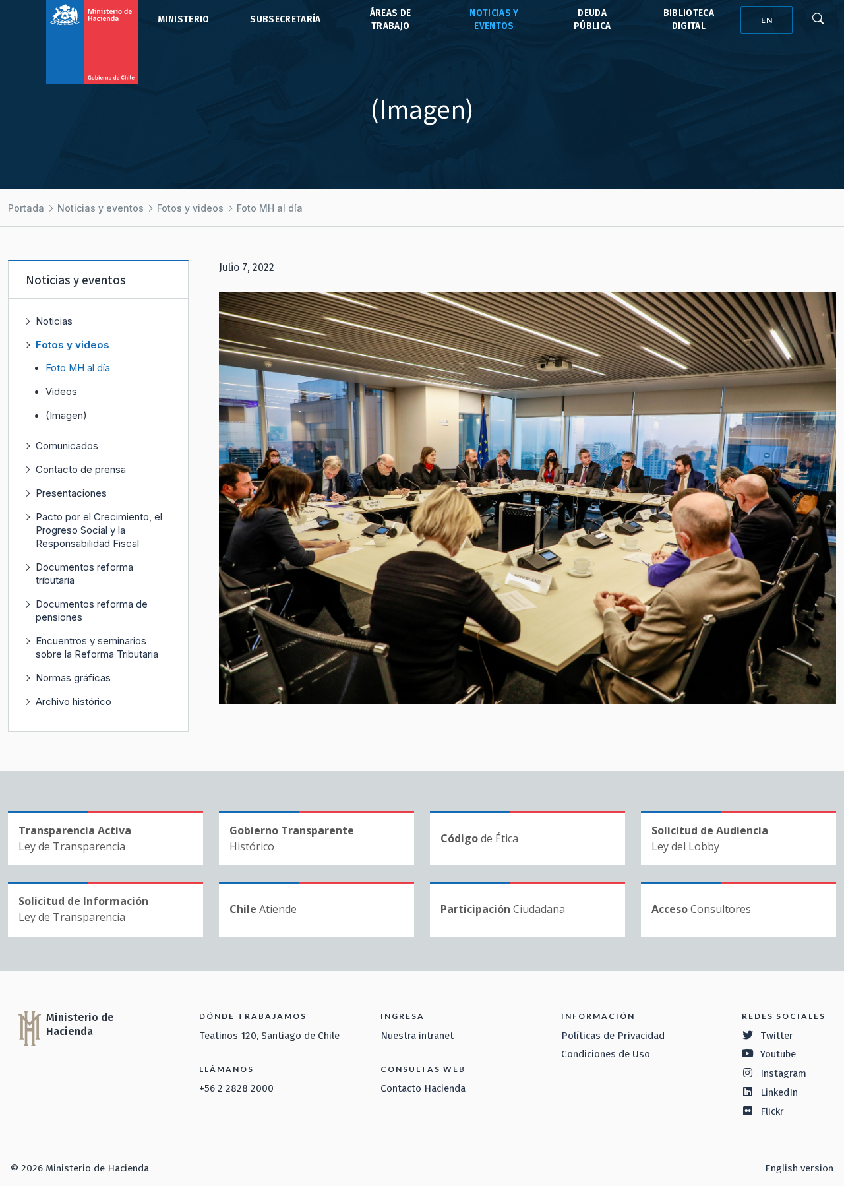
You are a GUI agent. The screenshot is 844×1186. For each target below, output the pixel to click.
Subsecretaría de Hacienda (284, 20)
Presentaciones (71, 493)
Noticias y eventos (100, 208)
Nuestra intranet (417, 1036)
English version (799, 1168)
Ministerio (183, 19)
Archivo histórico (73, 701)
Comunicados (67, 445)
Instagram (783, 1073)
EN (767, 20)
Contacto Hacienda (423, 1088)
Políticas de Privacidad (613, 1036)
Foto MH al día (270, 208)
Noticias (54, 321)
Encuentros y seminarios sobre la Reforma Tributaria (97, 647)
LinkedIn (779, 1092)
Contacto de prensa (81, 469)
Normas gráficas (73, 677)
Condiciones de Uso (605, 1054)
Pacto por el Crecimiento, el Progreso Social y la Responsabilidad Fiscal (99, 530)
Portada (26, 208)
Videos (61, 392)
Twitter (776, 1036)
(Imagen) (66, 415)
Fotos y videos (190, 208)
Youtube (778, 1054)
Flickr (772, 1111)
